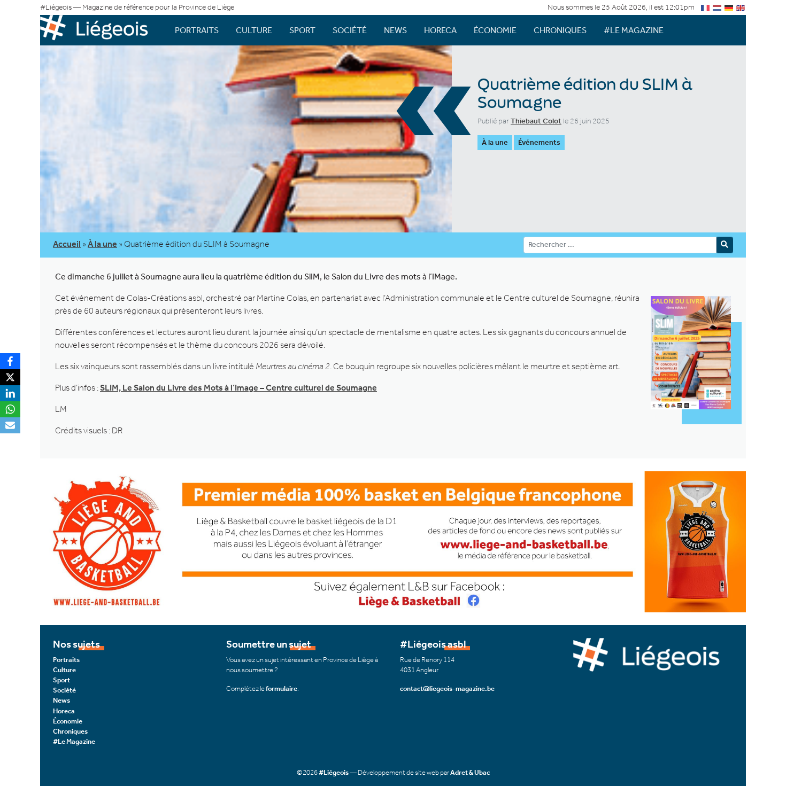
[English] (741, 7)
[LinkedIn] (10, 393)
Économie (495, 30)
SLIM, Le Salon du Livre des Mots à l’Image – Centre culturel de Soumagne (238, 388)
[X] (10, 377)
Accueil (67, 244)
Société (350, 30)
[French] (706, 7)
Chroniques (560, 30)
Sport (302, 30)
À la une (495, 142)
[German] (729, 7)
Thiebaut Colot (536, 121)
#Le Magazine (634, 30)
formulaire (281, 688)
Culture (254, 30)
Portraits (197, 30)
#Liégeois (334, 772)
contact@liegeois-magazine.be (447, 688)
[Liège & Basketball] (393, 540)
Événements (539, 142)
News (395, 30)
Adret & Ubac (470, 772)
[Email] (10, 425)
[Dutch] (717, 7)
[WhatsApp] (10, 409)
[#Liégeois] (99, 30)
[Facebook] (10, 361)
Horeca (440, 30)
